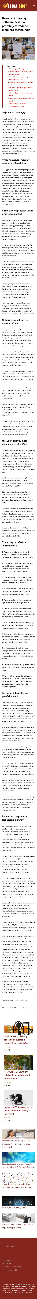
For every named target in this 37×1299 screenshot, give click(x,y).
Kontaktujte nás (23, 1000)
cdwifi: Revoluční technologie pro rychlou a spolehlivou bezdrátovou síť (17, 1187)
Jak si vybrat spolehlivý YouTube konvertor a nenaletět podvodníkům (16, 1040)
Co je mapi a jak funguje (17, 69)
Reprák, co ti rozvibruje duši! (14, 1207)
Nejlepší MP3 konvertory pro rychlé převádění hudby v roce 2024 (18, 1111)
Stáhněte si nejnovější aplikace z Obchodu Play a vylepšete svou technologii (16, 1143)
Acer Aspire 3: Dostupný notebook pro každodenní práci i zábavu (17, 1075)
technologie (31, 1008)
